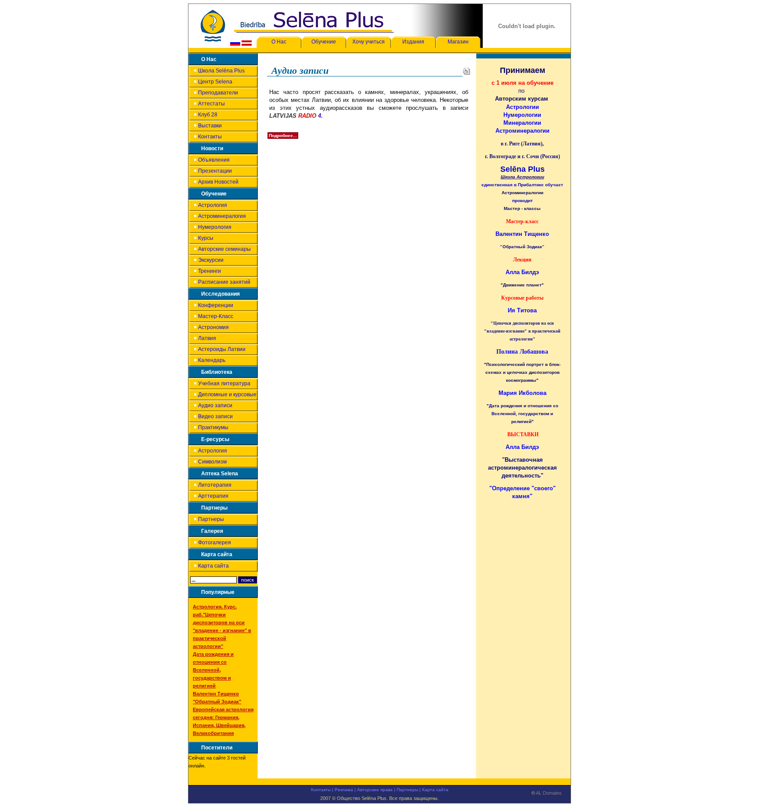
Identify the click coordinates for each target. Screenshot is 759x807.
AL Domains (548, 793)
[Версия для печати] (466, 70)
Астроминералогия (222, 216)
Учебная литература (224, 383)
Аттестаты (211, 104)
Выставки (210, 126)
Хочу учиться (368, 42)
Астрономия (213, 327)
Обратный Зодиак (522, 246)
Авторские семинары (224, 249)
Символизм (212, 462)
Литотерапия (214, 485)
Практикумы (213, 427)
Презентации (215, 171)
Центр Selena (215, 82)
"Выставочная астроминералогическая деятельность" (522, 467)
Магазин (458, 42)
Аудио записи (215, 405)
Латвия (207, 338)
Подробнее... (283, 135)
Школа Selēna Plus (221, 71)
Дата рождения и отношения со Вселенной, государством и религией (213, 669)
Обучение (323, 42)
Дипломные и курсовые (227, 394)
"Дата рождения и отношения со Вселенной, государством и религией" (522, 413)
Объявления (214, 160)
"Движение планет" (522, 284)
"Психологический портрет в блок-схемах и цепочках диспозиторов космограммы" (522, 372)
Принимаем (522, 70)
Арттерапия (213, 496)
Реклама (344, 789)
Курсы (205, 238)
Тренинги (209, 271)
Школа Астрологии (522, 176)
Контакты (210, 137)
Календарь (211, 360)
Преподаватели (218, 93)
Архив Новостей (218, 182)
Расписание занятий (224, 282)
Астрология (212, 205)
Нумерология (214, 227)
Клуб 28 (207, 115)
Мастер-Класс (215, 316)
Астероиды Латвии (222, 349)
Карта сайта (213, 566)
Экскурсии (211, 260)
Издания (413, 42)
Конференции (215, 305)
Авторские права (375, 789)
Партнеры (211, 519)
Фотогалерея (214, 542)
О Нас (278, 42)
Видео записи (215, 416)
